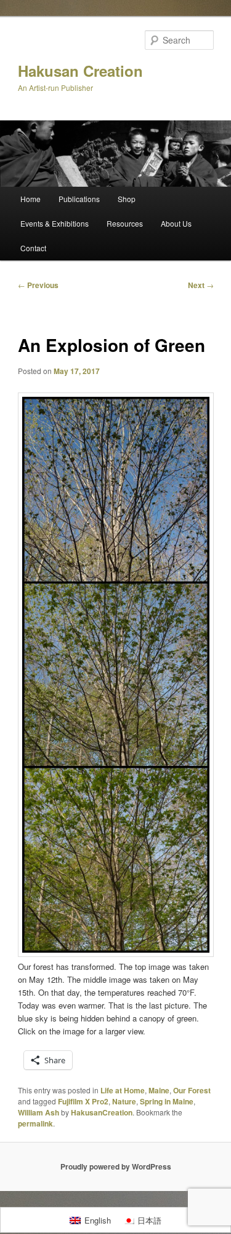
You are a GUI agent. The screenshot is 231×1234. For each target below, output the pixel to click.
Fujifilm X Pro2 (83, 1101)
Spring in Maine (166, 1101)
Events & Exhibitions (54, 223)
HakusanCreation (101, 1112)
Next (201, 285)
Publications (79, 198)
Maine (158, 1090)
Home (30, 198)
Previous (38, 285)
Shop (127, 198)
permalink (35, 1123)
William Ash (38, 1112)
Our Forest (192, 1090)
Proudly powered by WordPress (115, 1166)
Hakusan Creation (80, 70)
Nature (124, 1101)
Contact (33, 248)
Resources (125, 223)
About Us (176, 223)
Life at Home (122, 1090)
